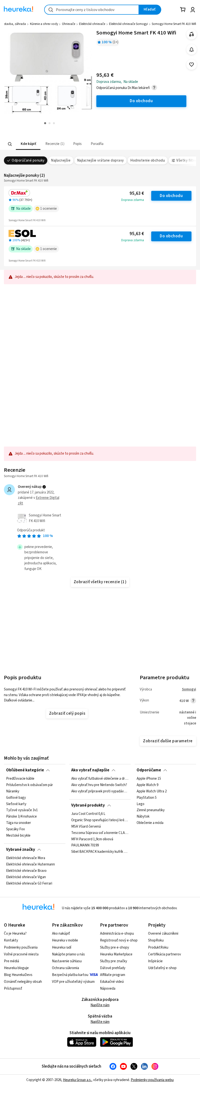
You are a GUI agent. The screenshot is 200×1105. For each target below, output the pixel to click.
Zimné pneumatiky (151, 810)
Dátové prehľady (112, 968)
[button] (28, 144)
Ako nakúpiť (61, 933)
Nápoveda (107, 988)
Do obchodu (171, 196)
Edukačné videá (112, 981)
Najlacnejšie (60, 160)
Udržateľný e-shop (162, 968)
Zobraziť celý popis (67, 713)
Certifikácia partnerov (164, 954)
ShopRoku (156, 940)
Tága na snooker (18, 823)
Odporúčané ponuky (28, 160)
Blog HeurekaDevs (18, 974)
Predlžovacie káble (20, 778)
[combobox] (91, 10)
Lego (140, 804)
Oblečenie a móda (150, 823)
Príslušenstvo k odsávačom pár (29, 785)
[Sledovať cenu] (191, 49)
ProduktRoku (158, 947)
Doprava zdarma (132, 200)
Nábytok (143, 816)
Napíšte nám (100, 1005)
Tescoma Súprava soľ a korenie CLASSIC (100, 832)
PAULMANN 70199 (85, 845)
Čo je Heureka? (15, 933)
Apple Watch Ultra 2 (152, 791)
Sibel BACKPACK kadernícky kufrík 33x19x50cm (100, 851)
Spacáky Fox (15, 829)
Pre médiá (11, 961)
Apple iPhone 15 (149, 778)
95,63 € (137, 193)
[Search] (10, 144)
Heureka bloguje (16, 968)
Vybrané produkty (88, 805)
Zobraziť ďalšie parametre (167, 741)
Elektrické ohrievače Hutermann (30, 864)
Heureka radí (61, 947)
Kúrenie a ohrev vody (44, 24)
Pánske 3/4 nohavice (21, 816)
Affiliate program (112, 974)
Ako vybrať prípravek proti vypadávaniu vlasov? (100, 791)
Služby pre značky (113, 961)
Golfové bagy (16, 797)
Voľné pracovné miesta (21, 954)
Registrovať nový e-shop (119, 940)
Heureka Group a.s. (77, 1080)
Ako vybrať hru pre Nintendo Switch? (99, 785)
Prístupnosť (13, 988)
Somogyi (189, 689)
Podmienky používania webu (152, 1080)
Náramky (12, 791)
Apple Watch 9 (147, 785)
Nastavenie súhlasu (67, 961)
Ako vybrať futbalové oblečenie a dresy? (100, 778)
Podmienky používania (21, 947)
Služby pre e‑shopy (114, 947)
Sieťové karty (16, 804)
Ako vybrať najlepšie (90, 770)
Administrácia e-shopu (117, 933)
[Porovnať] (191, 34)
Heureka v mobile (65, 940)
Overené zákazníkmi (163, 933)
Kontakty (11, 940)
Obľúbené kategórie (25, 770)
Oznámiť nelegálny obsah (23, 981)
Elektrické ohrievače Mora (25, 858)
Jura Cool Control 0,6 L (88, 813)
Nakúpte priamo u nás (68, 954)
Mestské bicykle (18, 835)
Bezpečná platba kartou (70, 974)
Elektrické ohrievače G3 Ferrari (29, 883)
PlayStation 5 (147, 797)
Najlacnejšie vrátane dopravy (100, 160)
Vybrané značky (20, 850)
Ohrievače (68, 24)
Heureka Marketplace (116, 954)
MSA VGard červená (86, 826)
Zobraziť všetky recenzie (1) (100, 582)
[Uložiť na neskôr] (191, 64)
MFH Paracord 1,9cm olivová (92, 839)
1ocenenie (48, 208)
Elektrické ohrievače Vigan (26, 877)
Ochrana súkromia (65, 968)
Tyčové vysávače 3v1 (22, 810)
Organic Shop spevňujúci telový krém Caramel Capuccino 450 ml (100, 820)
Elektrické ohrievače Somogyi (128, 24)
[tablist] (70, 144)
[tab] (28, 144)
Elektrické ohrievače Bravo (26, 870)
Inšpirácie (155, 961)
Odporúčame (149, 770)
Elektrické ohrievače (92, 24)
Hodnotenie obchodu (147, 160)
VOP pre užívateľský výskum (73, 981)
